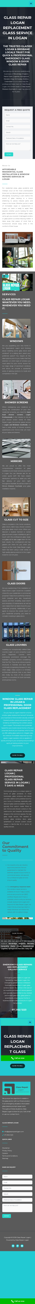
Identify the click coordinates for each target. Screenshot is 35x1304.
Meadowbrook (28, 946)
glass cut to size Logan (13, 539)
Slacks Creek (8, 76)
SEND (8, 154)
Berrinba (30, 943)
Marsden (7, 79)
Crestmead (8, 81)
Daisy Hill (14, 79)
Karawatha (5, 946)
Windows (16, 341)
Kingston (25, 74)
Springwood (24, 76)
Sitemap (5, 1158)
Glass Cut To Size (16, 519)
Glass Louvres (16, 644)
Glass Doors (16, 583)
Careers (5, 1153)
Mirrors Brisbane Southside (12, 486)
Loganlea (16, 76)
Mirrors (16, 461)
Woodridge (17, 74)
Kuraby (19, 79)
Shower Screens (16, 402)
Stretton (26, 79)
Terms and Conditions (10, 1156)
